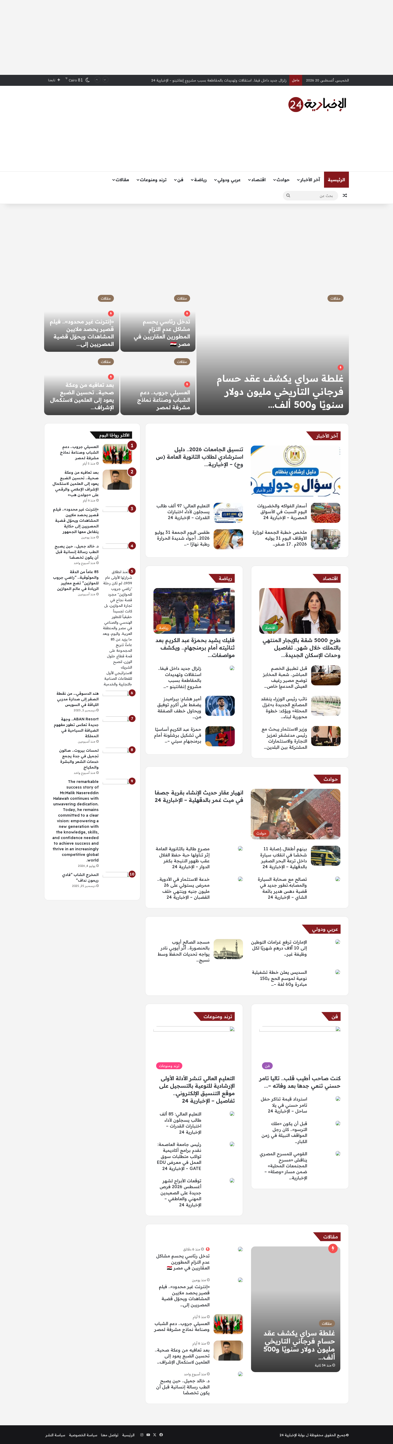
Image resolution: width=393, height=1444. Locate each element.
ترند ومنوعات (153, 179)
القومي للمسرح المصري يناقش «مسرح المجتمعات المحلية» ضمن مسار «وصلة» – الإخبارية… (283, 1165)
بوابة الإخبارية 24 (292, 1435)
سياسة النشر (55, 1435)
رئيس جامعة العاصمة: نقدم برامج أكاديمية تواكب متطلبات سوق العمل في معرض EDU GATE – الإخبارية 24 (179, 1156)
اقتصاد (258, 179)
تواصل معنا (109, 1435)
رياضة (200, 179)
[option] (196, 352)
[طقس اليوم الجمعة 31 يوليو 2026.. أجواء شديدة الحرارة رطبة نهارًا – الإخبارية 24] (228, 539)
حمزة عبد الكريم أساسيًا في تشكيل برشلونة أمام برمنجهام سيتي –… (177, 735)
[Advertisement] (196, 37)
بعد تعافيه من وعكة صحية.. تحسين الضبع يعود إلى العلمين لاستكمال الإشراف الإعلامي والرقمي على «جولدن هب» (75, 483)
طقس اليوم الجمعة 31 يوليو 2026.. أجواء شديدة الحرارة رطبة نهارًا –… (182, 538)
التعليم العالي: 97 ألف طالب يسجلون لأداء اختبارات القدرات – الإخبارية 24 (183, 511)
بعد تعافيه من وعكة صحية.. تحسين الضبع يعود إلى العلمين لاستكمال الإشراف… (182, 1356)
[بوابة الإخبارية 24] (317, 104)
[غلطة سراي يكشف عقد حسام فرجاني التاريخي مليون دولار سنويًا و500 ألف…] (272, 352)
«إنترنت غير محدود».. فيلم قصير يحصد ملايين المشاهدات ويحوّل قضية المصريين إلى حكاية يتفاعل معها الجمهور (76, 520)
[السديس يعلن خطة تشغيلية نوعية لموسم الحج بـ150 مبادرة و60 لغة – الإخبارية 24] (337, 972)
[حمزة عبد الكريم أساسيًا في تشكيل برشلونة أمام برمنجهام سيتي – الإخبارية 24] (220, 736)
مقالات (122, 179)
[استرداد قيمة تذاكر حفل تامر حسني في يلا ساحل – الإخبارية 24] (338, 1098)
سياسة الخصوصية (83, 1435)
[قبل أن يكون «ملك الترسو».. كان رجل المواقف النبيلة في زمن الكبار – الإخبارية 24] (338, 1123)
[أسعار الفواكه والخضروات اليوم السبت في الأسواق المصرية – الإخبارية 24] (325, 513)
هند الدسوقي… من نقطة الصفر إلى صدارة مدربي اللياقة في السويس (77, 699)
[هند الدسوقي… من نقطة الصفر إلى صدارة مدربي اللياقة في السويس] (117, 701)
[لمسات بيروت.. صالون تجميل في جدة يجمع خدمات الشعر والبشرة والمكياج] (117, 758)
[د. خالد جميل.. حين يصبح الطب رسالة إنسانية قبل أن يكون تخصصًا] (240, 1374)
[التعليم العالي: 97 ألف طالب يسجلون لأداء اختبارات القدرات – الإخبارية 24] (228, 513)
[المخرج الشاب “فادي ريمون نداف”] (117, 882)
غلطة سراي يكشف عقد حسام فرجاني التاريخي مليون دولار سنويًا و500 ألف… (280, 391)
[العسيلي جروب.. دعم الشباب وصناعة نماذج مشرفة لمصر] (157, 384)
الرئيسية (336, 179)
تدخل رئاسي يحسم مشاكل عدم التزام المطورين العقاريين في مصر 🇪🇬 (183, 1262)
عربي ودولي (229, 179)
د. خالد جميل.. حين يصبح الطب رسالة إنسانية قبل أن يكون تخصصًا (183, 1386)
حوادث (283, 179)
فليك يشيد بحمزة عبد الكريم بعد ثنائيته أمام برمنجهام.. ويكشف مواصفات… (195, 647)
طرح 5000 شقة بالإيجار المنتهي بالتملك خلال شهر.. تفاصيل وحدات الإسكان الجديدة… (302, 647)
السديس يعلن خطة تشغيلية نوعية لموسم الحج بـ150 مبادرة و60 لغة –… (279, 978)
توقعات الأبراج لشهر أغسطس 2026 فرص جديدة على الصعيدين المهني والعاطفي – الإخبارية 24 (180, 1192)
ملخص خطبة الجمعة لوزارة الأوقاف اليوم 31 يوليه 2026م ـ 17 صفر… (279, 538)
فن (180, 179)
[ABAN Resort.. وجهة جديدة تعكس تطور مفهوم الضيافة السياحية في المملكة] (117, 726)
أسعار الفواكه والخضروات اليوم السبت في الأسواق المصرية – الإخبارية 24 (231, 80)
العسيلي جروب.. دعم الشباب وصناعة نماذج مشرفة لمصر (163, 400)
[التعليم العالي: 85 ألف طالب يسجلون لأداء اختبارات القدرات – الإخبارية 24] (232, 1113)
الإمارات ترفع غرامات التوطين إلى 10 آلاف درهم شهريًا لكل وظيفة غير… (279, 948)
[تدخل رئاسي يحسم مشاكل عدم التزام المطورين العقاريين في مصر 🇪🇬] (240, 1249)
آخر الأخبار (310, 179)
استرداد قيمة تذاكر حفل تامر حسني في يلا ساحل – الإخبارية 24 (284, 1105)
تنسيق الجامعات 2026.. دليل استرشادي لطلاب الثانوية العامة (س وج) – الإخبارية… (199, 457)
